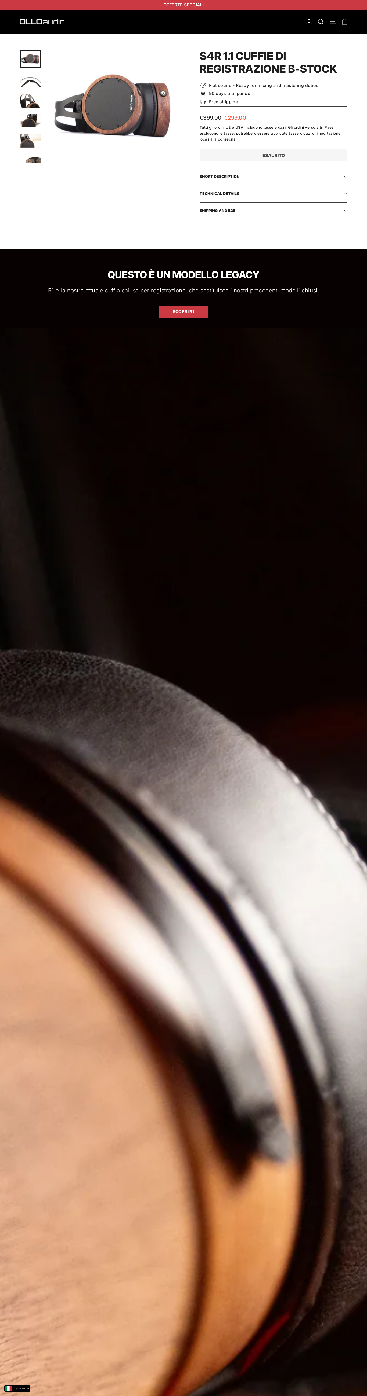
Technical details (219, 193)
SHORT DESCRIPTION (220, 176)
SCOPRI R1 (184, 311)
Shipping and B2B (217, 210)
